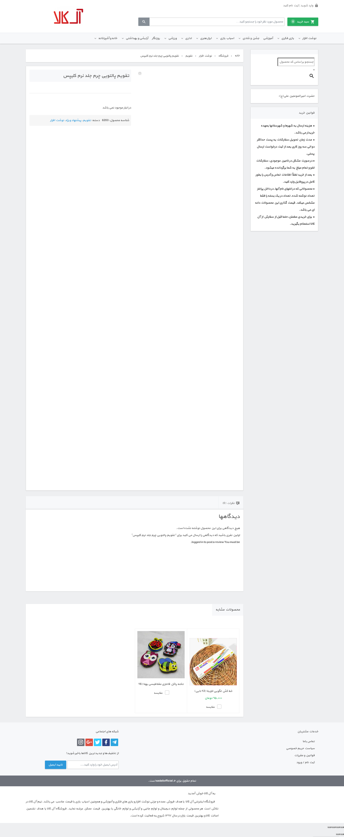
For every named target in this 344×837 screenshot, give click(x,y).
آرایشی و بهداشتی (137, 38)
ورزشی (172, 38)
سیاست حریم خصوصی (300, 748)
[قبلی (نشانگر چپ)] (342, 834)
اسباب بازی (227, 38)
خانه (237, 56)
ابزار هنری (206, 38)
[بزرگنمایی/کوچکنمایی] (342, 827)
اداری (188, 38)
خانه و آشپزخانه (107, 38)
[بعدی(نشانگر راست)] (338, 834)
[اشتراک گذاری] (334, 827)
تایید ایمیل (55, 764)
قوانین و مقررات (304, 755)
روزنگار (156, 38)
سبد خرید (300, 21)
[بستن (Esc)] (329, 827)
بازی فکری (287, 38)
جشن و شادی (250, 38)
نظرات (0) (228, 503)
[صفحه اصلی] (68, 16)
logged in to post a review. (207, 542)
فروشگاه (223, 56)
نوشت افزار (309, 38)
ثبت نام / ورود (305, 762)
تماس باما (309, 741)
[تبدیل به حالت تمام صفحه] (338, 827)
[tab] (231, 503)
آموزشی (268, 38)
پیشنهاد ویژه (73, 120)
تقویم (188, 56)
